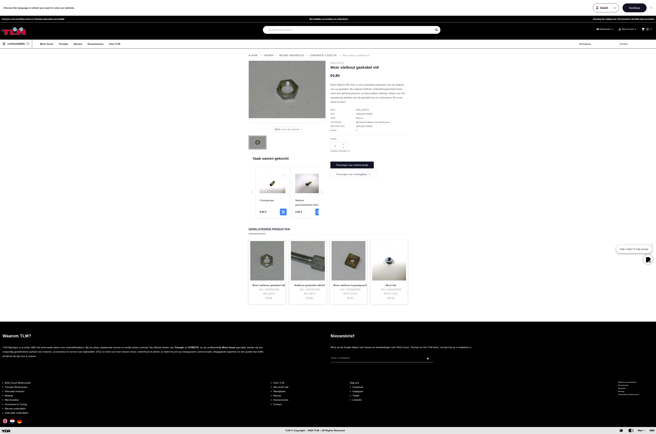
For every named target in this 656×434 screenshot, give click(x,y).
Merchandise (12, 399)
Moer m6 (391, 285)
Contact (623, 44)
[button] (252, 192)
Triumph (63, 44)
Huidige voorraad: (340, 151)
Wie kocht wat (280, 387)
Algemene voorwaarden (627, 382)
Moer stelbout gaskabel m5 (268, 285)
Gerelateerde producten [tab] (269, 229)
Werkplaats (585, 44)
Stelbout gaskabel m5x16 (309, 285)
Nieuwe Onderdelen (291, 55)
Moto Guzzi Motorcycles (18, 382)
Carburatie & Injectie (323, 55)
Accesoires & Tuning (16, 404)
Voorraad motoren (14, 391)
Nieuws (78, 44)
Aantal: (333, 139)
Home (254, 55)
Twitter (356, 395)
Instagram (357, 391)
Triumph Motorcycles (16, 387)
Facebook (357, 387)
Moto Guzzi (46, 44)
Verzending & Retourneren (628, 394)
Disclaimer (622, 388)
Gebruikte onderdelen (16, 412)
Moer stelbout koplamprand (350, 285)
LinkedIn (357, 399)
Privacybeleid (623, 385)
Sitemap (621, 391)
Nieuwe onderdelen (15, 408)
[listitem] (272, 192)
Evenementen (96, 44)
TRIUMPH (269, 55)
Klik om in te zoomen (288, 129)
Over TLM (114, 44)
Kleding (9, 395)
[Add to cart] (283, 212)
